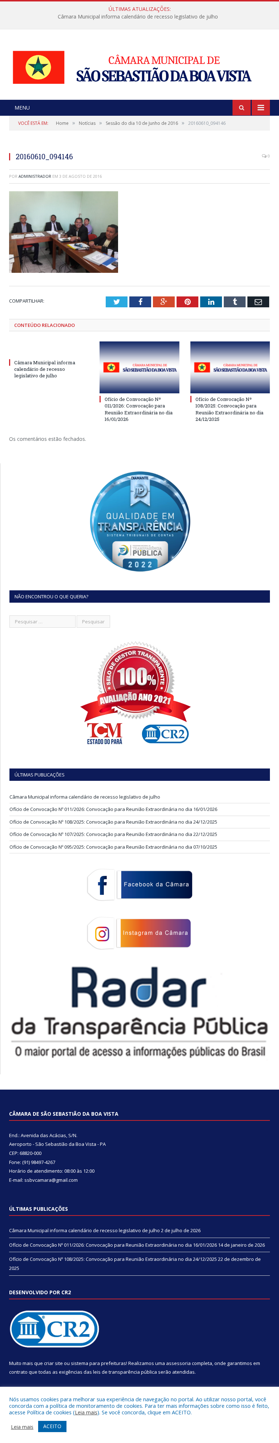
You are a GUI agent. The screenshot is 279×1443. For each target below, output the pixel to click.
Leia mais (86, 1412)
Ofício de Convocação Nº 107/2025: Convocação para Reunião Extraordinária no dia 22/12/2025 (113, 834)
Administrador (35, 176)
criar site (53, 1363)
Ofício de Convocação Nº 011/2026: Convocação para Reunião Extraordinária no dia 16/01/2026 (138, 16)
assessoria (178, 1363)
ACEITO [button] (52, 1426)
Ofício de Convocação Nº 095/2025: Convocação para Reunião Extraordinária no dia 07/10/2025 (113, 847)
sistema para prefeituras (98, 1363)
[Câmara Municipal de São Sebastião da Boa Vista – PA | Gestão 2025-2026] (139, 65)
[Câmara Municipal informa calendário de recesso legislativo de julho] (49, 349)
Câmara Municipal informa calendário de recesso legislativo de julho (44, 369)
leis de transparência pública (125, 1372)
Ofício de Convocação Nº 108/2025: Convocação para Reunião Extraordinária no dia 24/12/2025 (229, 409)
